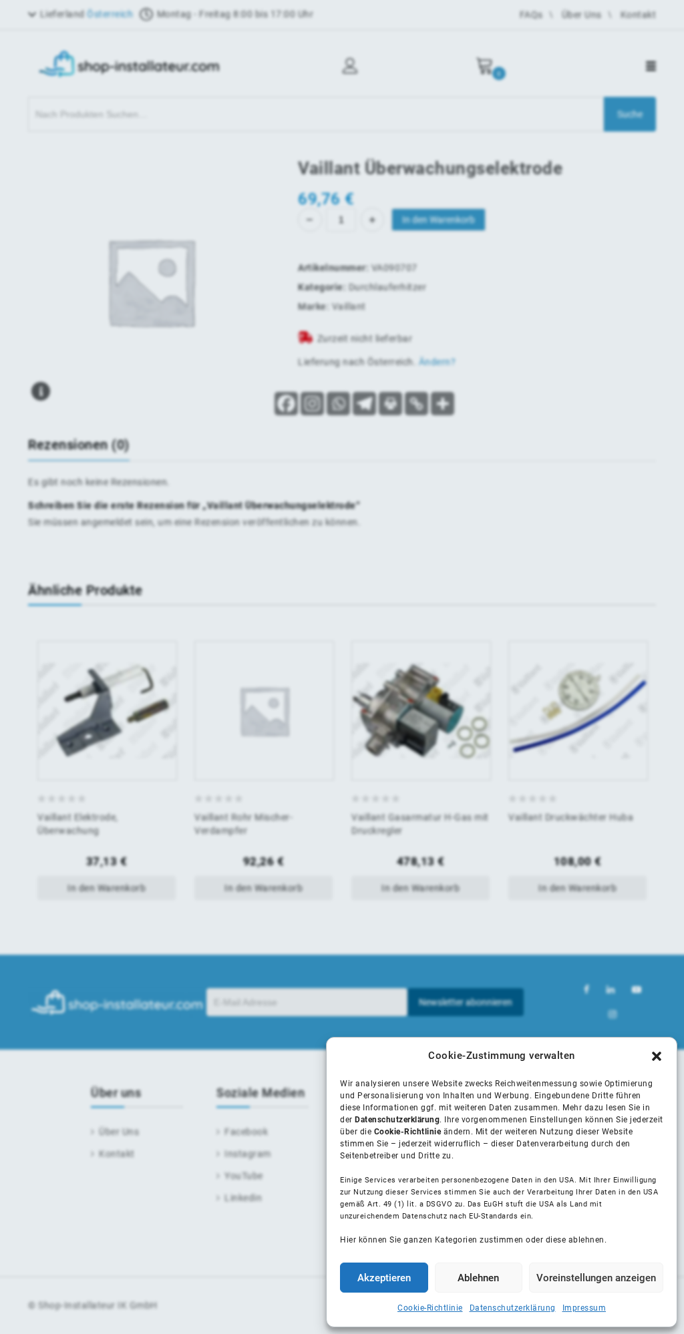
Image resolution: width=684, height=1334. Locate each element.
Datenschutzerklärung (513, 1308)
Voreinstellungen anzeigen (596, 1278)
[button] (656, 1056)
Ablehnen (478, 1278)
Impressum (584, 1308)
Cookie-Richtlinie (430, 1308)
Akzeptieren (384, 1278)
